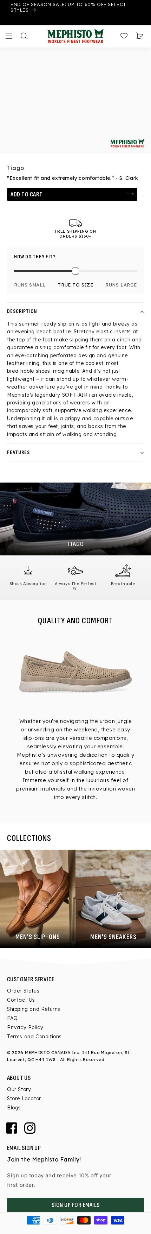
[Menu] (9, 36)
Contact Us (21, 1000)
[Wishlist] (124, 36)
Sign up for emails (76, 1205)
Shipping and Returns (33, 1009)
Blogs (14, 1107)
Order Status (23, 991)
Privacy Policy (25, 1027)
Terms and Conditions (34, 1036)
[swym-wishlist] (143, 196)
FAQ (12, 1018)
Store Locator (24, 1098)
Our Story (19, 1089)
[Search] (24, 36)
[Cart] (139, 36)
